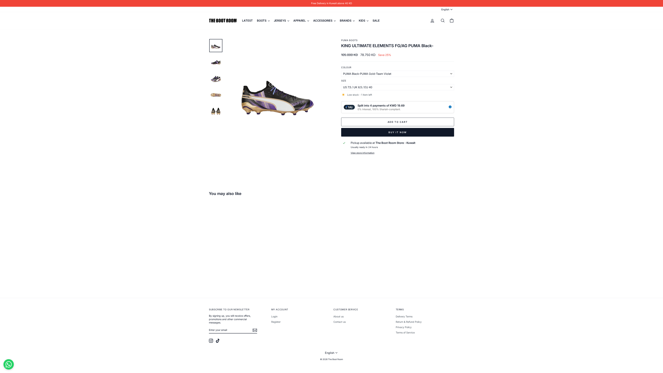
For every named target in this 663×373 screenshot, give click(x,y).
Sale (376, 20)
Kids (362, 20)
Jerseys (280, 20)
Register (276, 321)
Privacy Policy (404, 327)
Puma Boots (349, 40)
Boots (262, 20)
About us (338, 316)
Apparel (299, 20)
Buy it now (397, 132)
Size (343, 80)
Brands (346, 20)
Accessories (323, 20)
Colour (346, 67)
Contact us (339, 321)
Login (274, 316)
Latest (247, 20)
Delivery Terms (404, 316)
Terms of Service (405, 332)
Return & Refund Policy (409, 321)
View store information (362, 153)
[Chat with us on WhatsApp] (8, 364)
